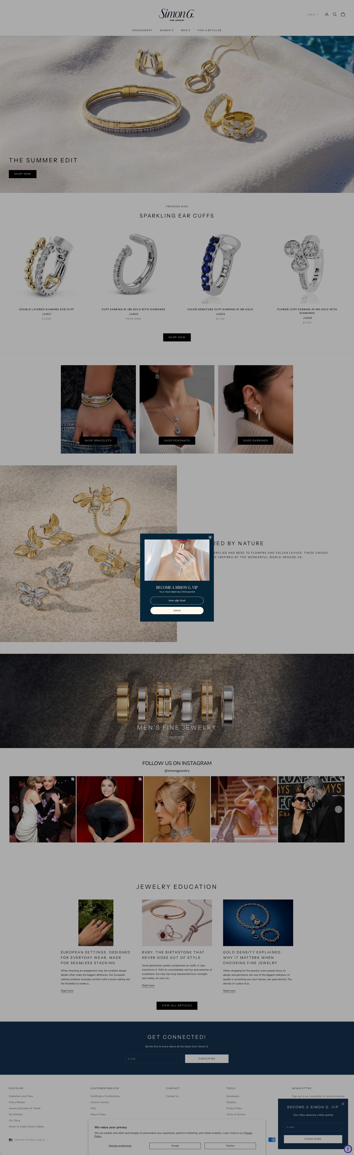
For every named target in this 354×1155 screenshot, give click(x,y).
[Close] (210, 537)
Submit (177, 610)
